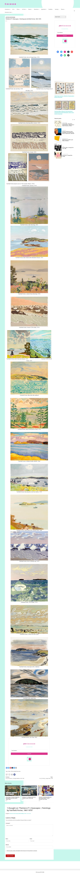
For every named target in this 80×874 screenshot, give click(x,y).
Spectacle (43, 9)
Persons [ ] (41, 794)
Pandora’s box (8, 12)
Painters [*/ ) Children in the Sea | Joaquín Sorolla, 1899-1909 (29, 798)
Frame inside (64, 122)
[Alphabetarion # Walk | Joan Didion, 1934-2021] (58, 139)
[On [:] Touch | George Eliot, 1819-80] (58, 155)
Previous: (15, 777)
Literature (7, 9)
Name (7, 838)
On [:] (63, 154)
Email (31, 838)
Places (62, 9)
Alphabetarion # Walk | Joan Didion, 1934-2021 (67, 140)
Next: (46, 777)
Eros (65, 154)
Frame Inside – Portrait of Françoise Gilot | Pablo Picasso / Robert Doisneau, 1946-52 (68, 124)
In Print (24, 9)
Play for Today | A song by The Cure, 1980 (67, 148)
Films (18, 9)
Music (29, 9)
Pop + (63, 146)
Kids (29, 794)
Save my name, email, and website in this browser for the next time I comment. (22, 850)
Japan (7, 794)
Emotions (36, 9)
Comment (8, 823)
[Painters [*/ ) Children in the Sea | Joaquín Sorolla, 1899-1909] (29, 790)
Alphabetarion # (65, 138)
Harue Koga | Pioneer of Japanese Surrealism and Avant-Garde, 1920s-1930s (12, 798)
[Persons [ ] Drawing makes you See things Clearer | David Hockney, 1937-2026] (46, 790)
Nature (7, 17)
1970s (12, 771)
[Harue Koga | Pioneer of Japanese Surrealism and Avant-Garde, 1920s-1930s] (12, 790)
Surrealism (11, 794)
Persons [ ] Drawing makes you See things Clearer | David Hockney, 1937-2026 (45, 798)
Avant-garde (14, 792)
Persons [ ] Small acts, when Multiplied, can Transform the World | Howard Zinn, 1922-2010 (68, 132)
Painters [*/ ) (12, 17)
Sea (19, 771)
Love (67, 154)
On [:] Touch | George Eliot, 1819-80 (67, 156)
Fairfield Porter (16, 771)
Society (56, 9)
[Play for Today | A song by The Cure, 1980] (58, 147)
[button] (74, 11)
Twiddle (50, 9)
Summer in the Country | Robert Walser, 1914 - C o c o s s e (20, 813)
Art (13, 9)
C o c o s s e (10, 4)
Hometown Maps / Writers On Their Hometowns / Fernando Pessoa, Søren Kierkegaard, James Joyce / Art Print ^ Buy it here (64, 112)
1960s (9, 771)
